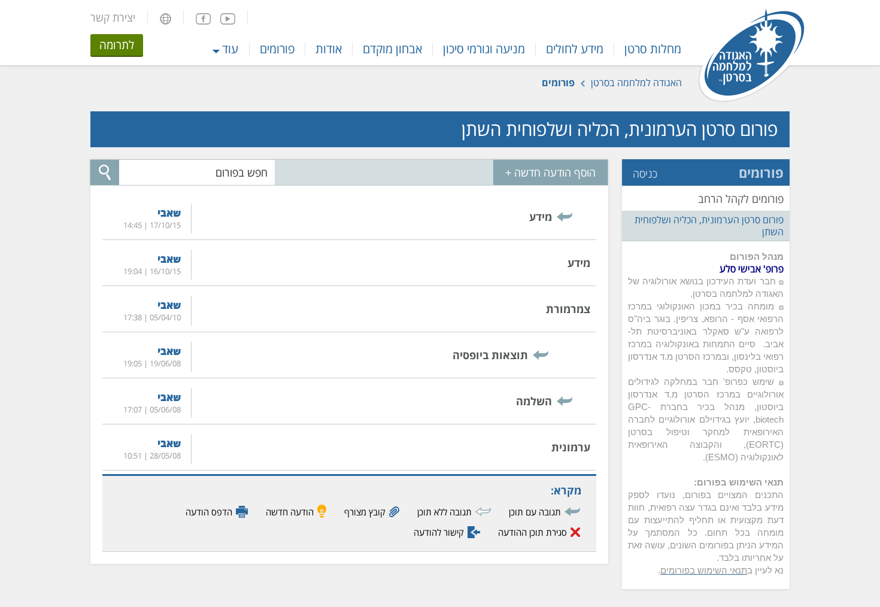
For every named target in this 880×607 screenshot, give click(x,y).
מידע (540, 217)
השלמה (534, 401)
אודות (328, 49)
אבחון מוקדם (392, 49)
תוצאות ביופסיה (490, 355)
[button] (165, 17)
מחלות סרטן (652, 49)
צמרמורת (568, 309)
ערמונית (570, 447)
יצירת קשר (112, 17)
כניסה (645, 174)
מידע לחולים (574, 49)
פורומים (277, 49)
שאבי (169, 212)
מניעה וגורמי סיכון (484, 49)
